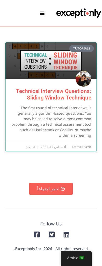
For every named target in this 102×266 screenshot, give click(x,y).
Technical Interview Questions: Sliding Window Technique (53, 94)
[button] (42, 13)
